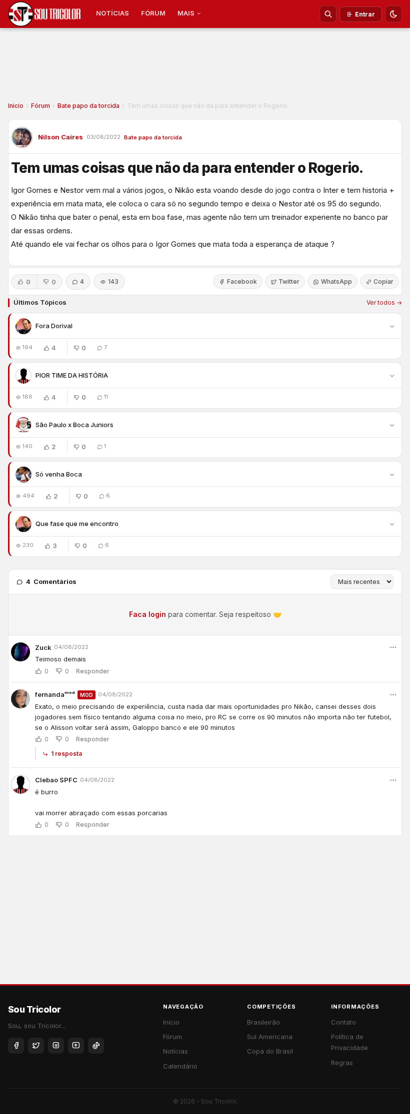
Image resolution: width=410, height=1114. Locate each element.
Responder (93, 671)
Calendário (180, 1066)
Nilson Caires (60, 137)
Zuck (43, 647)
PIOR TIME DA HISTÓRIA (72, 375)
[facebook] (16, 1046)
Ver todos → (384, 302)
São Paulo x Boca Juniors (75, 425)
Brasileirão (263, 1022)
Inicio (16, 105)
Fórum (40, 105)
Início (171, 1022)
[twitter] (36, 1046)
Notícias (175, 1051)
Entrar (365, 14)
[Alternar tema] (393, 13)
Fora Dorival (54, 326)
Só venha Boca (59, 474)
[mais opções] (393, 647)
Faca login (147, 614)
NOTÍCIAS (112, 13)
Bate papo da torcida (89, 105)
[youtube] (76, 1046)
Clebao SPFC (56, 780)
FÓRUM (153, 13)
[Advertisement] (205, 68)
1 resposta (66, 753)
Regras (342, 1063)
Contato (343, 1022)
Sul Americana (269, 1037)
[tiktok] (96, 1046)
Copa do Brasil (270, 1051)
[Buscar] (328, 13)
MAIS (186, 13)
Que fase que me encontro (77, 524)
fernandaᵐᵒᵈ (55, 694)
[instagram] (56, 1046)
